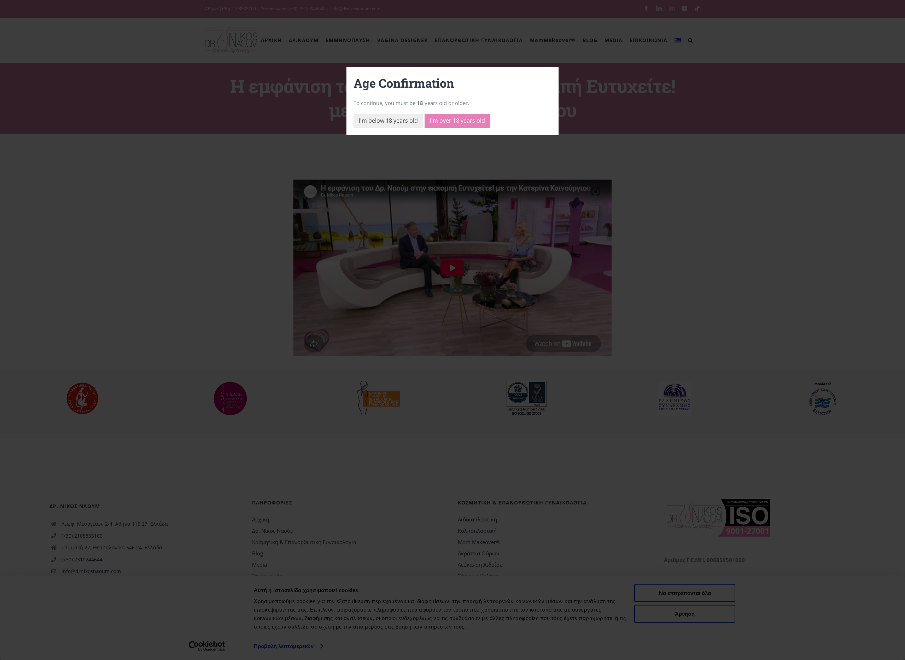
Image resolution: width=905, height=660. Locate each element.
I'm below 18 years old (388, 120)
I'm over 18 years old (457, 120)
